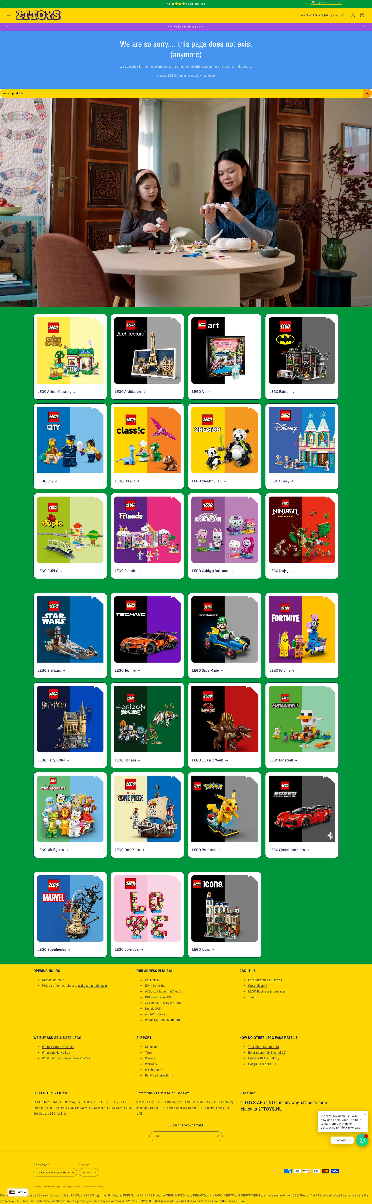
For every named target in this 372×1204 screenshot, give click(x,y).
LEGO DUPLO (48, 570)
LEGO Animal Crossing (54, 391)
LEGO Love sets (127, 949)
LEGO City (45, 481)
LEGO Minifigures (51, 849)
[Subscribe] (218, 1136)
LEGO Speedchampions (287, 849)
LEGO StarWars (49, 670)
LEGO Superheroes (52, 949)
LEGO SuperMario (205, 670)
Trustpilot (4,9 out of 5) (263, 1047)
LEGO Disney (279, 481)
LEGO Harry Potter (51, 760)
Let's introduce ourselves (265, 980)
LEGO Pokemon (204, 849)
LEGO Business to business (267, 991)
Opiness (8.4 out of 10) (264, 1058)
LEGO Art (199, 391)
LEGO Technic (125, 670)
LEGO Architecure (128, 391)
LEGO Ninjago (280, 570)
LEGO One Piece (127, 849)
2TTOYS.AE (153, 980)
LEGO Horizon (125, 760)
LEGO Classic (125, 481)
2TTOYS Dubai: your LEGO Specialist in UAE (63, 1186)
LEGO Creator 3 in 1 (207, 481)
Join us (253, 997)
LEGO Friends (125, 570)
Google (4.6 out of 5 (261, 1064)
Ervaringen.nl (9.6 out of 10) (267, 1052)
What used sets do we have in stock (66, 1058)
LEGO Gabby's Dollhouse (211, 570)
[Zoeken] (367, 93)
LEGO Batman (280, 391)
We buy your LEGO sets (58, 1047)
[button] (8, 15)
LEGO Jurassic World (208, 760)
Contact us (49, 980)
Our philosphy (257, 985)
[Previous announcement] (7, 4)
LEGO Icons (201, 949)
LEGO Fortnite (280, 670)
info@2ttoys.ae (155, 1014)
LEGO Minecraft (281, 760)
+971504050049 (171, 1020)
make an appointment (92, 985)
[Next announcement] (364, 4)
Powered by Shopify (95, 1186)
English (320, 2)
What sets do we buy (56, 1052)
